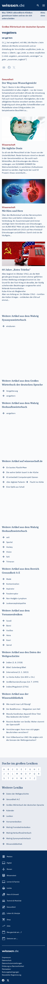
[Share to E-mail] (3, 67)
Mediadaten (6, 969)
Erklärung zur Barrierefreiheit (13, 966)
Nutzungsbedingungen (10, 972)
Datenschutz (6, 960)
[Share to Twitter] (14, 67)
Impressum (6, 957)
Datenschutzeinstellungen (12, 963)
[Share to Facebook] (9, 67)
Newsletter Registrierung (11, 975)
